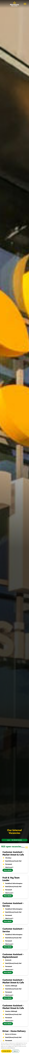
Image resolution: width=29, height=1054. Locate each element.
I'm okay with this (6, 1051)
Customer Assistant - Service (13, 904)
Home (8, 840)
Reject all (15, 1051)
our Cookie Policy (17, 1044)
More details (8, 870)
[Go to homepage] (14, 3)
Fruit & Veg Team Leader (11, 879)
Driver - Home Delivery (14, 1031)
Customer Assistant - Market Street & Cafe (13, 853)
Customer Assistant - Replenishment (13, 955)
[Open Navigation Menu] (25, 4)
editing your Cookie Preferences (8, 1048)
